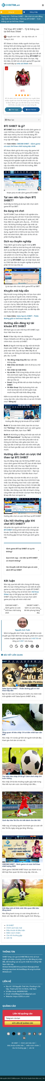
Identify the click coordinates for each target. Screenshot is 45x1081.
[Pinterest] (32, 646)
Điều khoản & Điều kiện (15, 930)
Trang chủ (5, 16)
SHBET (21, 641)
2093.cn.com (16, 1078)
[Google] (16, 646)
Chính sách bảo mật (14, 928)
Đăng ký (11, 12)
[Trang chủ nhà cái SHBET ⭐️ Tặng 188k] (11, 5)
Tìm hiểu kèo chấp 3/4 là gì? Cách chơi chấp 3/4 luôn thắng (21, 777)
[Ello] (13, 1033)
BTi (22, 90)
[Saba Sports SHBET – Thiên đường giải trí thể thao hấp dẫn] (22, 673)
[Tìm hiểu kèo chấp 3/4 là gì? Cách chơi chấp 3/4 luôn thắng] (22, 761)
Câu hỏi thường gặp (14, 935)
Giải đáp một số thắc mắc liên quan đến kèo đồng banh (20, 909)
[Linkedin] (26, 646)
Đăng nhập (34, 12)
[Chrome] (39, 1033)
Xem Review (31, 110)
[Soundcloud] (29, 1033)
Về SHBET (10, 925)
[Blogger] (11, 646)
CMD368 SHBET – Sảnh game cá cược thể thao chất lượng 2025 (21, 865)
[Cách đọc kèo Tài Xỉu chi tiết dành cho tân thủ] (22, 805)
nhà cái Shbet (22, 63)
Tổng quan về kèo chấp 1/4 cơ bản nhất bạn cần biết (22, 734)
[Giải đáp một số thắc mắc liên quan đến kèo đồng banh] (22, 893)
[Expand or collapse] (38, 119)
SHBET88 (34, 638)
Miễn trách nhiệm (13, 933)
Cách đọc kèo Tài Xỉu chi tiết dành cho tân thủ (21, 820)
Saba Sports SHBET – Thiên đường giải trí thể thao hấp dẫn (20, 690)
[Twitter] (21, 646)
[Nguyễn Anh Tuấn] (22, 622)
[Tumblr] (37, 646)
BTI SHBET (8, 530)
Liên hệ (9, 938)
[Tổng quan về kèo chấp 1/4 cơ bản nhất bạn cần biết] (22, 717)
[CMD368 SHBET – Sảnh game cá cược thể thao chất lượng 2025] (22, 849)
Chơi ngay (14, 110)
